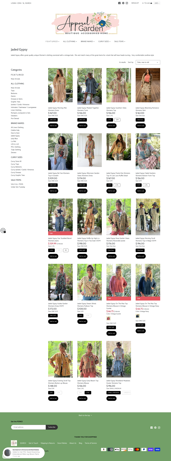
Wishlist (135, 3)
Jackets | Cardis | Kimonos (20, 104)
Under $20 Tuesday (18, 187)
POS (29, 451)
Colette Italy (15, 130)
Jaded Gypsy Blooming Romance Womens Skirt (147, 109)
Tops (12, 90)
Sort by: (131, 62)
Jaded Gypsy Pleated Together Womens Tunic (88, 109)
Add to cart (53, 125)
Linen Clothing (16, 110)
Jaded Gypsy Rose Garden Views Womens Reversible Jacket (117, 239)
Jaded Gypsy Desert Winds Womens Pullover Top (86, 304)
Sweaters (14, 115)
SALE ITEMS (16, 180)
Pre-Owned (15, 118)
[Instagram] (127, 3)
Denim (13, 96)
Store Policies (62, 443)
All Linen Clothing (17, 127)
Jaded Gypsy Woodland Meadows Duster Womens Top (118, 381)
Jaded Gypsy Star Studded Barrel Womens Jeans (59, 239)
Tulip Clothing (16, 149)
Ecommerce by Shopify (41, 451)
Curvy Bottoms (16, 166)
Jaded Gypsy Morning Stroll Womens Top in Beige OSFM (146, 239)
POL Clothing (15, 146)
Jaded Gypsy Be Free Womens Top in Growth (58, 174)
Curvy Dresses (16, 172)
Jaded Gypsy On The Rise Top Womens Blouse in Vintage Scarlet (117, 306)
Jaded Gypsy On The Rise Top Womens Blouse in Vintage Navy (147, 304)
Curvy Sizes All (16, 161)
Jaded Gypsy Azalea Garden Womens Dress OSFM (58, 304)
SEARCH (23, 443)
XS (66, 250)
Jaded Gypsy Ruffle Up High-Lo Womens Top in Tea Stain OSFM (89, 239)
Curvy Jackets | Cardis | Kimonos (22, 169)
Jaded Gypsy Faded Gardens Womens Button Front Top (145, 174)
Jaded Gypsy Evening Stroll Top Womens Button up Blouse (59, 381)
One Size (140, 120)
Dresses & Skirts (16, 99)
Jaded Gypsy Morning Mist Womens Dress (57, 109)
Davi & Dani (15, 133)
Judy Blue (14, 138)
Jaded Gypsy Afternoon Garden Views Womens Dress (88, 174)
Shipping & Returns (48, 443)
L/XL (109, 120)
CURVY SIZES (16, 157)
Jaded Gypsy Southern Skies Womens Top (116, 109)
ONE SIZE (53, 120)
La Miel (13, 141)
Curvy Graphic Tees (18, 175)
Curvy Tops (15, 164)
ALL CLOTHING (17, 83)
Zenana (13, 152)
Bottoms (14, 93)
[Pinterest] (123, 3)
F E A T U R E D (17, 75)
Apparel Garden (28, 449)
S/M (117, 120)
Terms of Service (91, 443)
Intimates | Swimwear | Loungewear (23, 107)
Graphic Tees (15, 101)
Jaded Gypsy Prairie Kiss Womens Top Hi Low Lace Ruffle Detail (118, 174)
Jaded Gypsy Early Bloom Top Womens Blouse (87, 381)
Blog (80, 443)
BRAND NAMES (17, 123)
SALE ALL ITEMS (17, 184)
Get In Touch (33, 443)
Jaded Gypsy (15, 135)
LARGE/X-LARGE (129, 392)
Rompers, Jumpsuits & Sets (20, 112)
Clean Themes (22, 451)
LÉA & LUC (15, 144)
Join (19, 3)
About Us (72, 443)
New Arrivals (15, 78)
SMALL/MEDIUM (113, 392)
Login (13, 3)
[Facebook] (119, 3)
